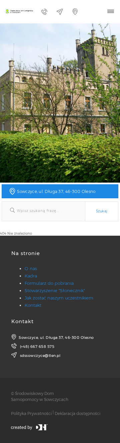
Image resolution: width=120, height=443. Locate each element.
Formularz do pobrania (49, 283)
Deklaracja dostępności (77, 413)
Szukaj (101, 211)
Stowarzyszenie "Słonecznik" (55, 290)
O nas (31, 268)
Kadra (31, 275)
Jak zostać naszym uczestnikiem (59, 297)
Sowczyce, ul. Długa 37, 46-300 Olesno (56, 337)
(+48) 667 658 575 (36, 346)
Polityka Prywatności (31, 413)
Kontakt (33, 305)
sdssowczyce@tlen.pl (39, 355)
